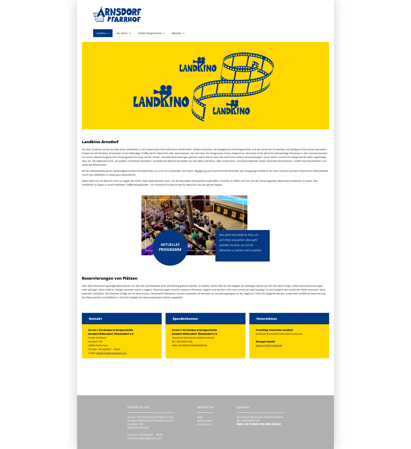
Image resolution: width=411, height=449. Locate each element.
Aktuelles (177, 33)
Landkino (101, 33)
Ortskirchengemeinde (150, 33)
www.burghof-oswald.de (269, 345)
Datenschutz (205, 420)
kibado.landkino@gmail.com (111, 353)
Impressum (204, 424)
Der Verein (122, 33)
